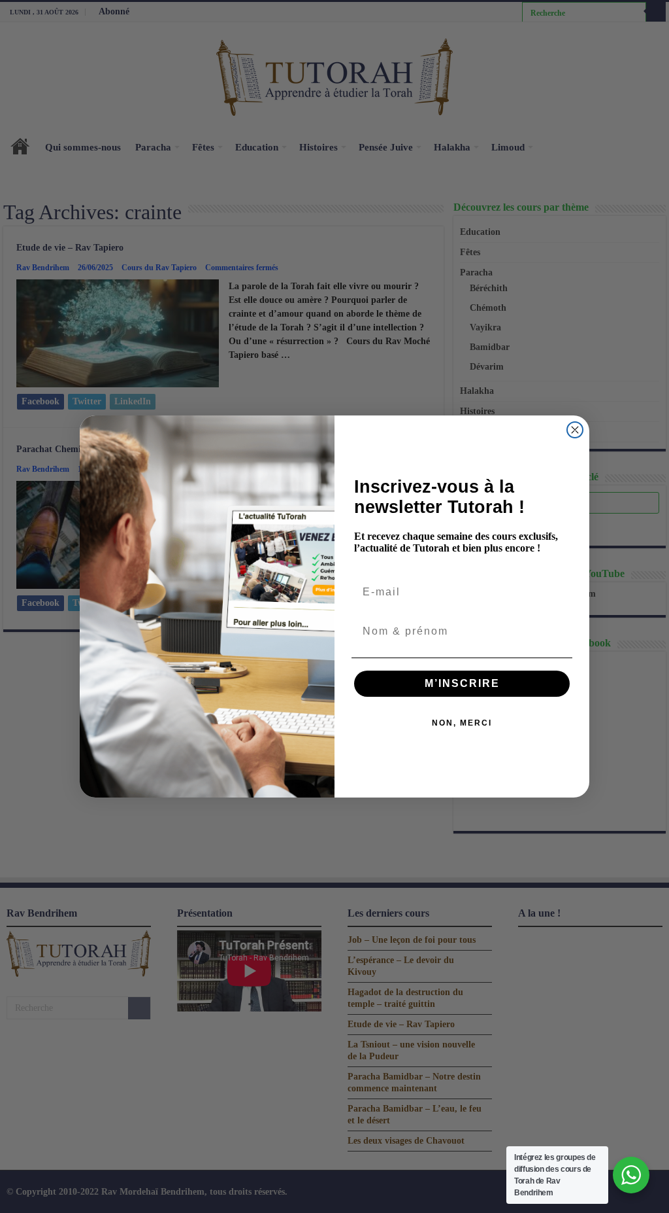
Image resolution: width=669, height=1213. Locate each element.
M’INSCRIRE (462, 683)
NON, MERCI (462, 723)
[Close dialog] (575, 430)
